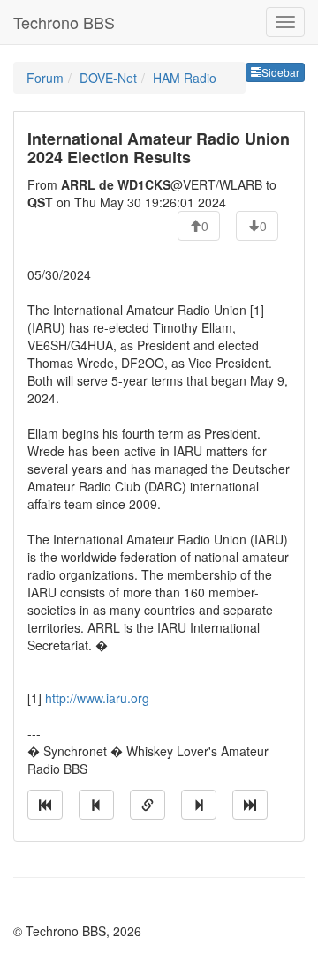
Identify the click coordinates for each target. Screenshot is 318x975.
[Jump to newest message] (250, 805)
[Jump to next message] (198, 805)
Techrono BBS (64, 22)
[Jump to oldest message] (45, 805)
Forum (45, 77)
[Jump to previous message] (96, 805)
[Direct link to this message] (147, 805)
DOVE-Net (108, 77)
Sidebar (280, 71)
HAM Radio (184, 77)
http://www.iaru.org (97, 698)
